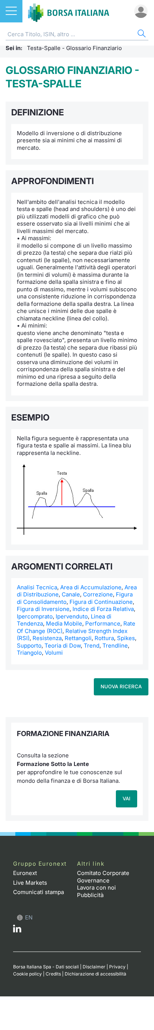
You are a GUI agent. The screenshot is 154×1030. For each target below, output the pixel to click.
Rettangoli (78, 638)
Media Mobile (64, 623)
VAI (126, 798)
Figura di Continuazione (101, 601)
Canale (71, 594)
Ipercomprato (35, 616)
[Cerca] (140, 34)
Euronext (25, 873)
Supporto (29, 645)
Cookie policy (27, 974)
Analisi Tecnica (37, 587)
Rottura (104, 638)
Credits (53, 974)
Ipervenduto (72, 616)
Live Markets (30, 882)
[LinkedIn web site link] (17, 930)
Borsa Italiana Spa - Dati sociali (46, 966)
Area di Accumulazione (90, 587)
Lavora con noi (96, 887)
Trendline (115, 645)
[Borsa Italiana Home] (68, 11)
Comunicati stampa (38, 892)
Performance (102, 623)
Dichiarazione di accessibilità (95, 974)
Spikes (126, 638)
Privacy (117, 966)
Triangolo (29, 652)
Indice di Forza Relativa (103, 608)
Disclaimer (94, 966)
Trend (91, 645)
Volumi (54, 652)
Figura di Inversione (43, 608)
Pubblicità (90, 895)
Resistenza (47, 638)
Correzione (98, 594)
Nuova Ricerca (121, 686)
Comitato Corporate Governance (103, 876)
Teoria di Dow (62, 645)
